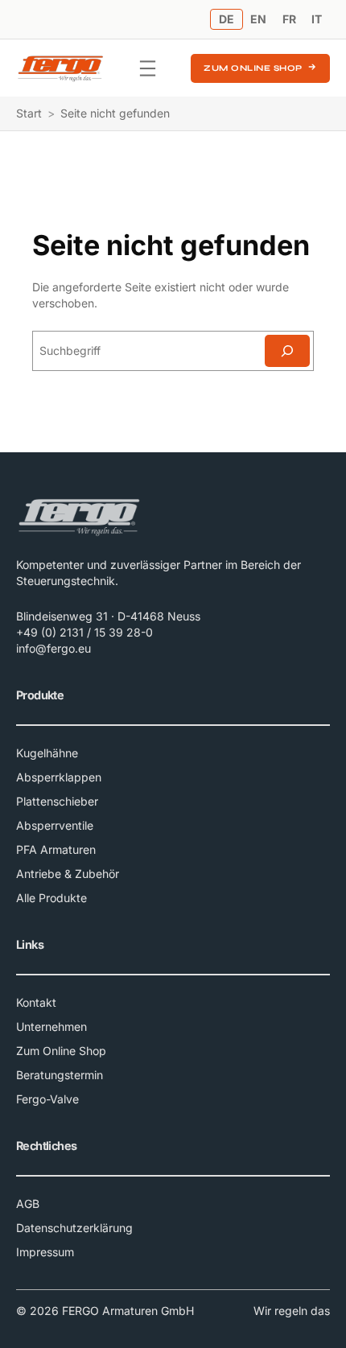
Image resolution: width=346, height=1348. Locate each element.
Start (29, 113)
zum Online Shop (253, 68)
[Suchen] (287, 351)
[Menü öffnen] (147, 68)
